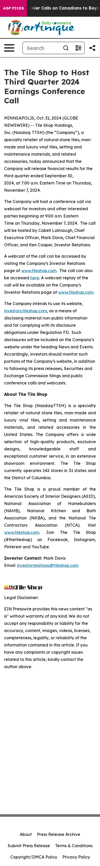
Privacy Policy (76, 857)
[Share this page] (92, 48)
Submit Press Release (29, 845)
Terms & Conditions (74, 845)
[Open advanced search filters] (78, 48)
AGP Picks (13, 8)
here (34, 277)
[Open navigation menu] (9, 48)
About (26, 834)
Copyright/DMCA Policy (33, 857)
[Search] (66, 48)
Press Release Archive (58, 834)
